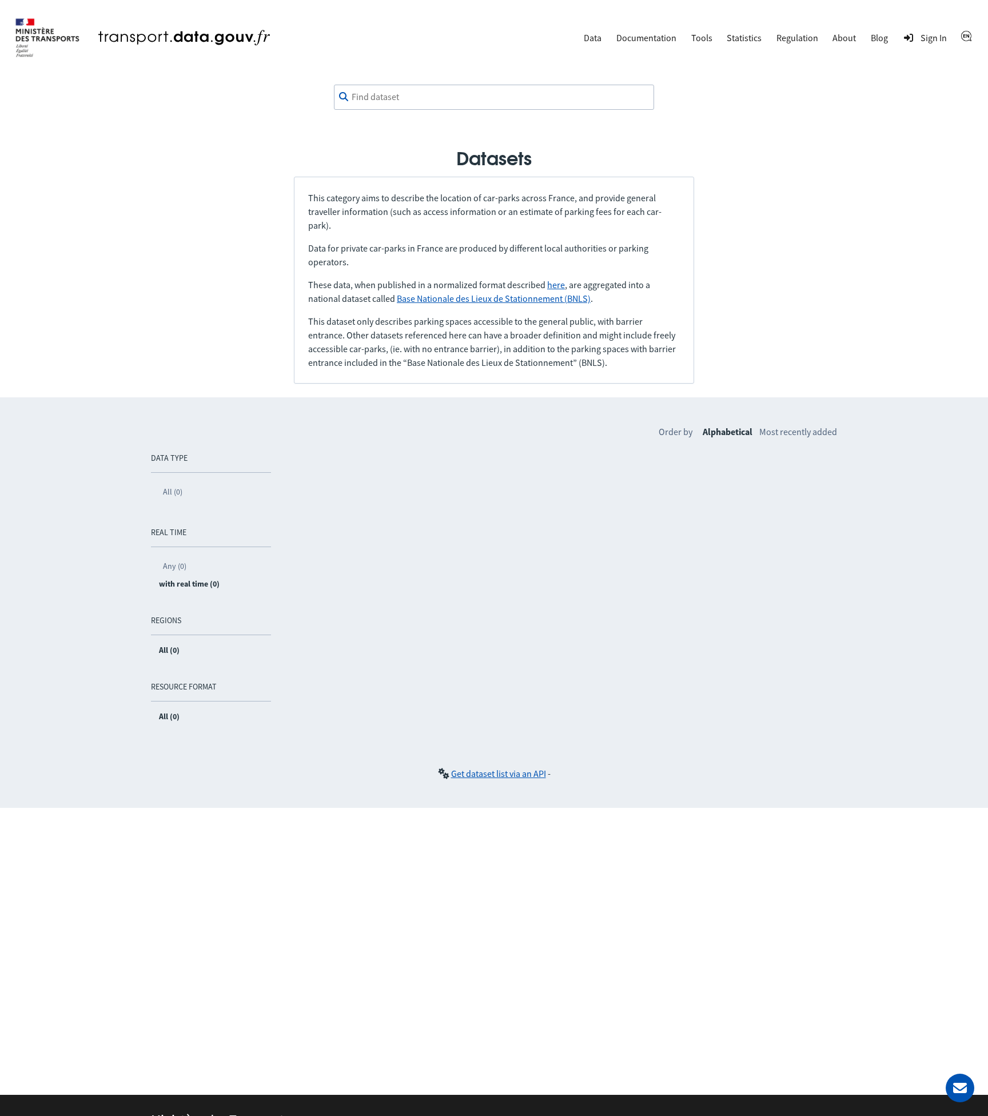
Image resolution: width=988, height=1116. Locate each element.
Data (592, 37)
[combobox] (494, 97)
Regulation (797, 37)
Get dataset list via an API (498, 773)
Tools (701, 37)
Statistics (744, 37)
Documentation (646, 37)
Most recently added (798, 431)
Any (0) (174, 566)
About (844, 37)
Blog (879, 37)
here (556, 284)
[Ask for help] (960, 1088)
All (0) (172, 492)
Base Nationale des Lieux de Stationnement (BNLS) (494, 298)
